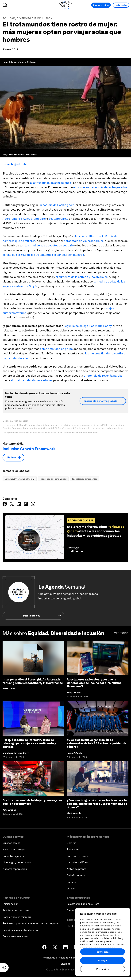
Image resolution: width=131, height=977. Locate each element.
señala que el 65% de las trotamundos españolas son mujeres (43, 254)
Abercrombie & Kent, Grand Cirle (24, 218)
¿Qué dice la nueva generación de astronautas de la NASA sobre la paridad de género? (96, 743)
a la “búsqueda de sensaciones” (51, 182)
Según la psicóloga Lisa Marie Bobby (87, 325)
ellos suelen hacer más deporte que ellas (100, 187)
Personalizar (102, 969)
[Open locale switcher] (4, 967)
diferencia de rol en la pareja (103, 375)
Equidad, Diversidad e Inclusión (28, 18)
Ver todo (121, 633)
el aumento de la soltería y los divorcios (82, 277)
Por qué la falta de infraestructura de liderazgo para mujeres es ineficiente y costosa (29, 743)
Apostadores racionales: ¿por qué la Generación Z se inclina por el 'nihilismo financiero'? (94, 683)
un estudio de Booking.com (56, 205)
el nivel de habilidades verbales (31, 380)
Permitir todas (103, 952)
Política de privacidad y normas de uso (65, 957)
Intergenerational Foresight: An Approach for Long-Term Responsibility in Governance (33, 681)
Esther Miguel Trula (15, 164)
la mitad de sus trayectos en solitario (49, 245)
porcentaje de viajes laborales (84, 240)
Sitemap (66, 963)
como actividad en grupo (56, 348)
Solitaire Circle (58, 218)
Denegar (102, 960)
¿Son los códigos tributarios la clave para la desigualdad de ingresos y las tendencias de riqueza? (97, 804)
